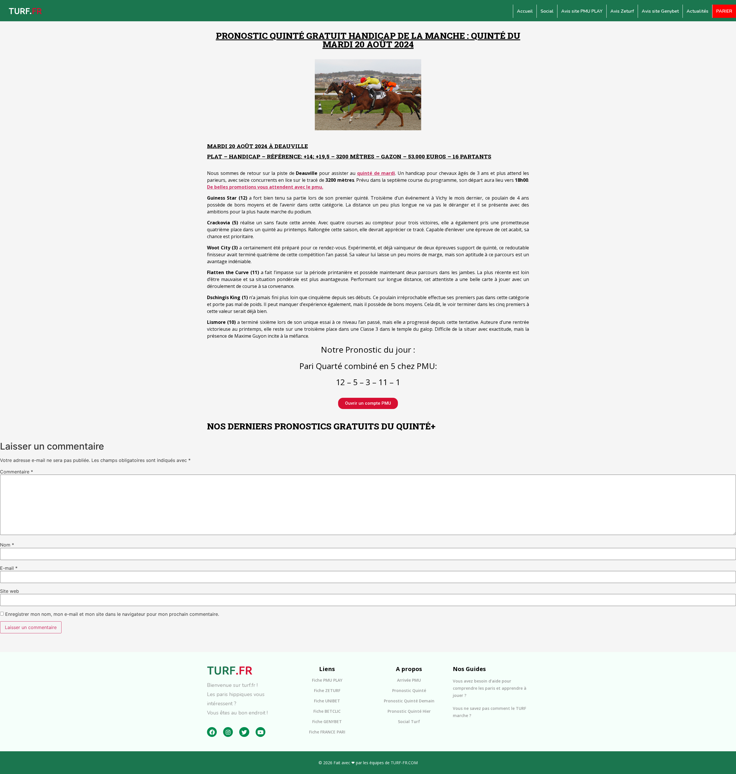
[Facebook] (212, 732)
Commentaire (16, 471)
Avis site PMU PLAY (582, 11)
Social (546, 11)
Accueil (525, 11)
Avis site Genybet (660, 11)
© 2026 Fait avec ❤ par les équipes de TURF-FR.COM (368, 762)
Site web (9, 591)
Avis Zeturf (622, 11)
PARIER (724, 11)
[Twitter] (244, 732)
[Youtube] (260, 732)
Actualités (697, 11)
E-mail (9, 568)
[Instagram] (228, 732)
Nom (7, 544)
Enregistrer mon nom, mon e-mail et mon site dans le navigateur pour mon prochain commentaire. (112, 614)
